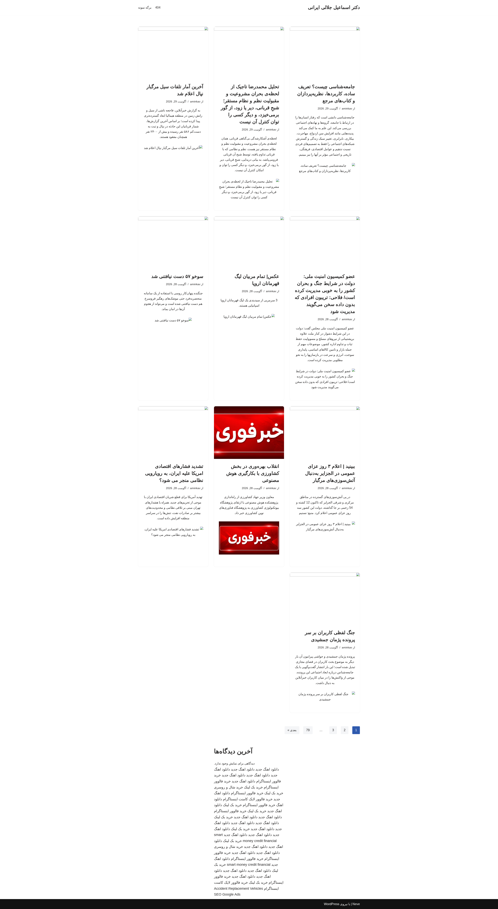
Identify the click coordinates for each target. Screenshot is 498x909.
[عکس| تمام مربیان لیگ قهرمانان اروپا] (249, 242)
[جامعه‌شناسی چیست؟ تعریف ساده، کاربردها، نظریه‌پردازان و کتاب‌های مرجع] (325, 53)
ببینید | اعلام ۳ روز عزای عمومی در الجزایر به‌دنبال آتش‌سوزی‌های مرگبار (330, 473)
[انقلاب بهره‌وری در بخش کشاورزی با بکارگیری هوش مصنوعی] (249, 432)
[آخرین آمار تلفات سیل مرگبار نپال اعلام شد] (173, 53)
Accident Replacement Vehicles (238, 888)
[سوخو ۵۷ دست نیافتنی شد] (173, 242)
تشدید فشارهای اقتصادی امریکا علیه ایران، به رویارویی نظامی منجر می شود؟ (174, 473)
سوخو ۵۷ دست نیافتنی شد (177, 276)
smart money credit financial (248, 865)
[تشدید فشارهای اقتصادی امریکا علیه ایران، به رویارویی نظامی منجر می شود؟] (173, 432)
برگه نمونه (144, 7)
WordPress (331, 904)
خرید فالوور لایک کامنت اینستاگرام (248, 799)
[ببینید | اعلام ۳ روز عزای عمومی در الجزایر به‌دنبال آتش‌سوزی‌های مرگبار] (325, 432)
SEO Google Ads (227, 894)
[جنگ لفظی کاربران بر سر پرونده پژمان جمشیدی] (325, 599)
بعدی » (292, 730)
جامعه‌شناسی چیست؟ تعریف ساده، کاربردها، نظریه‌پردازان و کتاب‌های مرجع (326, 93)
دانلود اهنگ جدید (267, 769)
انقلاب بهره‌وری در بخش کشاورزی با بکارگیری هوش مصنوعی (252, 473)
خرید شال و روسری (228, 787)
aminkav (347, 108)
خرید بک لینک (253, 787)
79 (308, 730)
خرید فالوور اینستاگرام (247, 793)
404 (157, 7)
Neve (356, 904)
